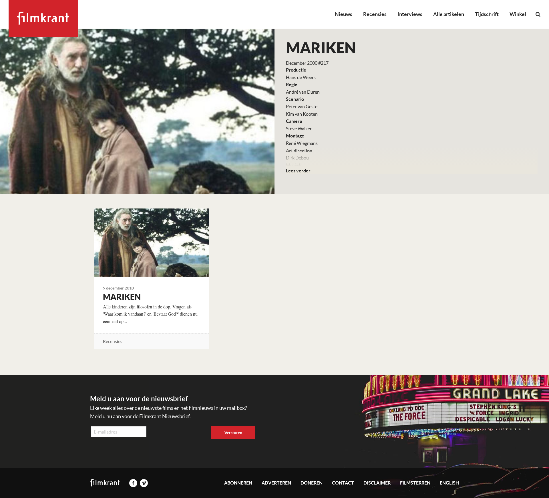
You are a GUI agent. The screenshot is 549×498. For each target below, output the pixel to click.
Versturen (233, 432)
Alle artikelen (448, 14)
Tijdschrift (487, 14)
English (449, 482)
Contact (343, 482)
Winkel (518, 14)
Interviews (409, 14)
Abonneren (238, 482)
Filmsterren (415, 482)
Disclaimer (377, 482)
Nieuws (343, 14)
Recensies (375, 14)
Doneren (312, 482)
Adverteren (276, 482)
